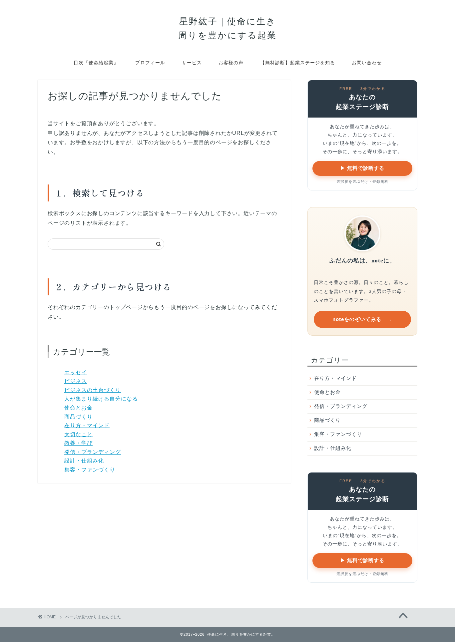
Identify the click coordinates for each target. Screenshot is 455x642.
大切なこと (78, 434)
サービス (192, 63)
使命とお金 (78, 408)
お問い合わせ (367, 63)
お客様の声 (231, 63)
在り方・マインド (87, 425)
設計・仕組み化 (84, 461)
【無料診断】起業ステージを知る (297, 63)
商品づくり (78, 417)
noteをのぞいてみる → (362, 319)
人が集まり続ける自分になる (101, 399)
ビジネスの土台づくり (92, 390)
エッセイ (75, 372)
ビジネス (75, 381)
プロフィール (150, 63)
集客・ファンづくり (89, 470)
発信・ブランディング (92, 452)
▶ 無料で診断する (362, 168)
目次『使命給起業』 (96, 63)
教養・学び (78, 443)
